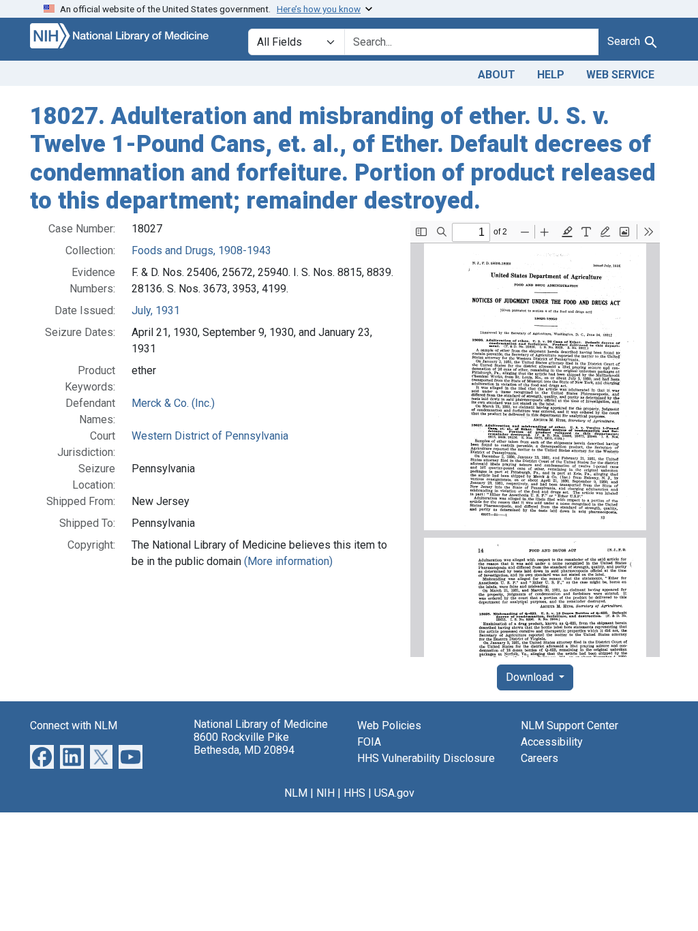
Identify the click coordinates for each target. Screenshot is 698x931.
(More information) (288, 561)
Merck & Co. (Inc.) (173, 403)
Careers (539, 758)
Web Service (620, 74)
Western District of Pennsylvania (210, 435)
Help (550, 74)
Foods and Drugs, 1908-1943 (201, 250)
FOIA (369, 741)
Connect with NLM (73, 725)
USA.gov (394, 793)
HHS (354, 793)
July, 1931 (156, 310)
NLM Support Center (569, 725)
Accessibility (552, 741)
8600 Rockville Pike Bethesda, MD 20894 (244, 744)
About (496, 74)
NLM (295, 793)
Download (531, 677)
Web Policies (389, 725)
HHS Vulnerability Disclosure (426, 758)
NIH (325, 793)
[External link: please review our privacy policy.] (42, 756)
